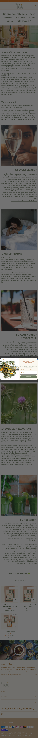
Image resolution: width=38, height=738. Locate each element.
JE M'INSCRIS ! (28, 376)
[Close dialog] (36, 359)
